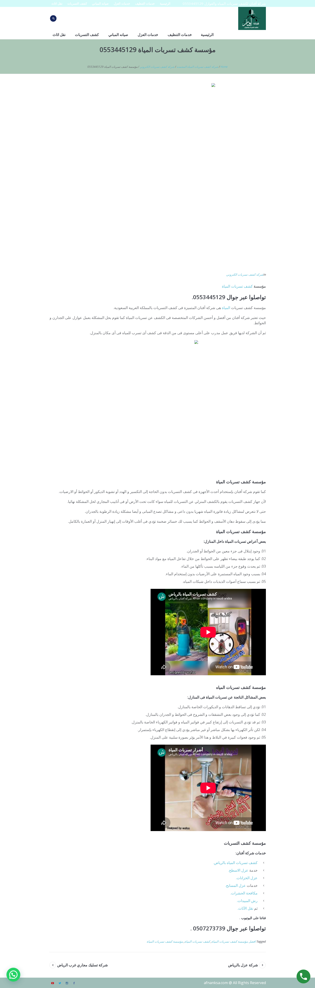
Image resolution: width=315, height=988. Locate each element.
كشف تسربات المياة (237, 286)
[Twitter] (59, 983)
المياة (226, 307)
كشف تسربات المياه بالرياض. (235, 862)
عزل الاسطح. (238, 870)
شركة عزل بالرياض (243, 964)
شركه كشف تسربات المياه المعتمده (197, 67)
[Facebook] (74, 983)
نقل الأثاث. (245, 908)
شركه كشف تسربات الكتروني (157, 67)
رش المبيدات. (247, 900)
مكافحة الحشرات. (244, 893)
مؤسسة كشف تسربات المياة (165, 941)
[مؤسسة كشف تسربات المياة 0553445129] (157, 174)
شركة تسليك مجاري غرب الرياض (82, 964)
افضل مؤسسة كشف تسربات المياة (233, 941)
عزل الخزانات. (247, 877)
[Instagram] (66, 983)
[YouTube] (52, 983)
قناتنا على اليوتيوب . (252, 918)
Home (224, 67)
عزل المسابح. (235, 885)
